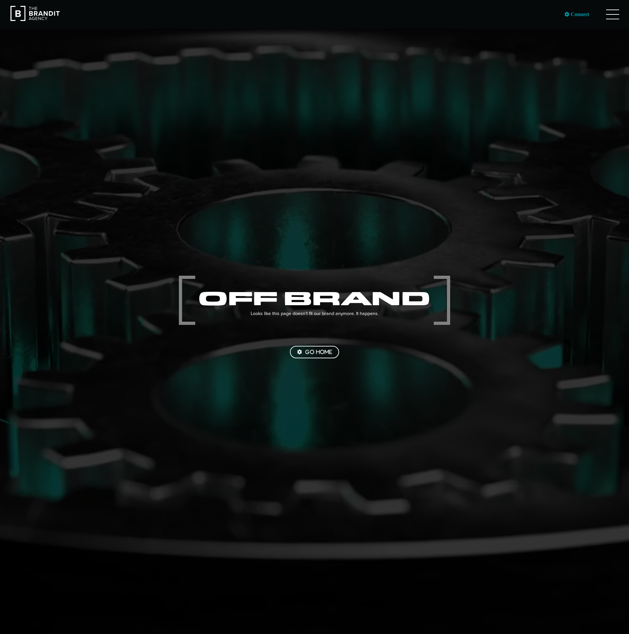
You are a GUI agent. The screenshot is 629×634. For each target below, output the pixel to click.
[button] (612, 14)
